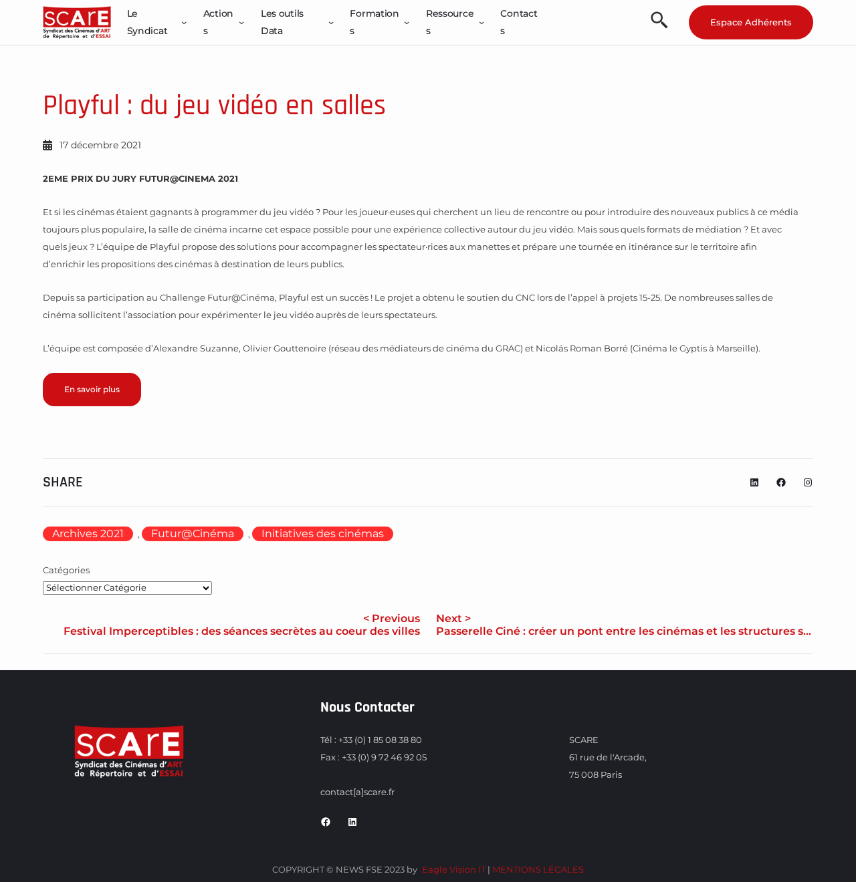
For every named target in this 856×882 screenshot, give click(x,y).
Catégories (66, 570)
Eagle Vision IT (454, 869)
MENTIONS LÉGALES (538, 869)
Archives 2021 (88, 533)
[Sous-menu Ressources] (481, 22)
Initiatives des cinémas (322, 533)
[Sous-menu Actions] (241, 22)
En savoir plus (92, 389)
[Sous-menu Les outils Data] (331, 22)
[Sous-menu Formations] (406, 22)
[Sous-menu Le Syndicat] (184, 22)
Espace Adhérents (751, 22)
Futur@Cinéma (192, 533)
